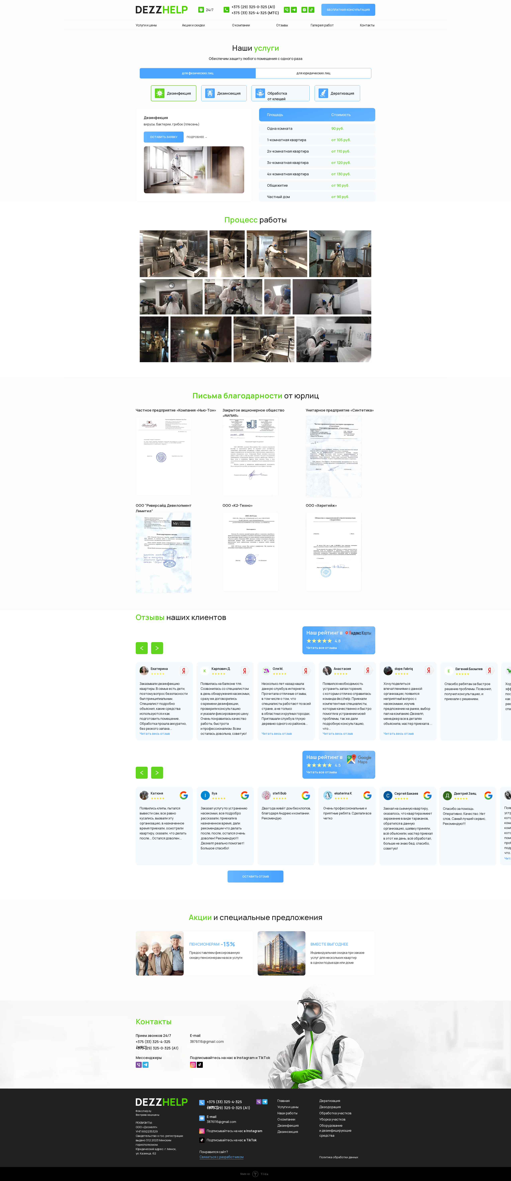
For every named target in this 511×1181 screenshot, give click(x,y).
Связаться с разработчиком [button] (222, 1157)
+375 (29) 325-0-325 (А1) (228, 1107)
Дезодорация (330, 1107)
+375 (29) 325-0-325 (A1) (157, 1048)
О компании (241, 25)
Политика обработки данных (338, 1157)
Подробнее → (197, 137)
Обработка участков (335, 1113)
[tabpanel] (255, 86)
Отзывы (282, 25)
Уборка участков (332, 1119)
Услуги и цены (146, 25)
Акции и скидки (193, 25)
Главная (283, 1101)
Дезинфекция (288, 1125)
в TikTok (231, 1140)
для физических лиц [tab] (198, 73)
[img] (490, 670)
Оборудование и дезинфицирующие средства (335, 1130)
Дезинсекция (287, 1131)
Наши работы (287, 1113)
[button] (348, 10)
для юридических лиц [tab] (313, 73)
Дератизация (329, 1101)
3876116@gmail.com (207, 1041)
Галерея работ (322, 25)
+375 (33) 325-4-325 (249, 12)
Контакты (367, 25)
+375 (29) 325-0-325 (249, 6)
